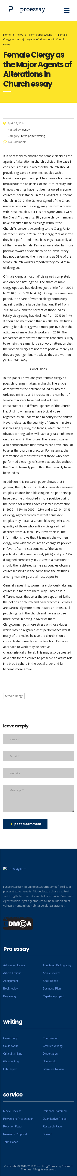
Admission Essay (14, 965)
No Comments (17, 142)
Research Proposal (15, 1134)
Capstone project (53, 996)
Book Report (50, 980)
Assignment (10, 980)
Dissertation (50, 1053)
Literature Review (53, 1069)
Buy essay (9, 996)
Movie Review (12, 1111)
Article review (51, 973)
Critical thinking (12, 1053)
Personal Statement (55, 1111)
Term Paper (10, 1142)
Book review (10, 988)
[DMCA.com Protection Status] (18, 923)
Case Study (10, 1038)
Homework (49, 1061)
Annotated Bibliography (57, 965)
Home (7, 35)
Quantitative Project (55, 1118)
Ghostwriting (11, 1061)
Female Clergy (14, 696)
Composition (50, 1038)
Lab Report (10, 1069)
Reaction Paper (12, 1126)
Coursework (10, 1046)
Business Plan (52, 988)
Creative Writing (52, 1046)
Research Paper (53, 1126)
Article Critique (12, 973)
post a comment (27, 824)
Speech (47, 1134)
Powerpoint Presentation (18, 1118)
